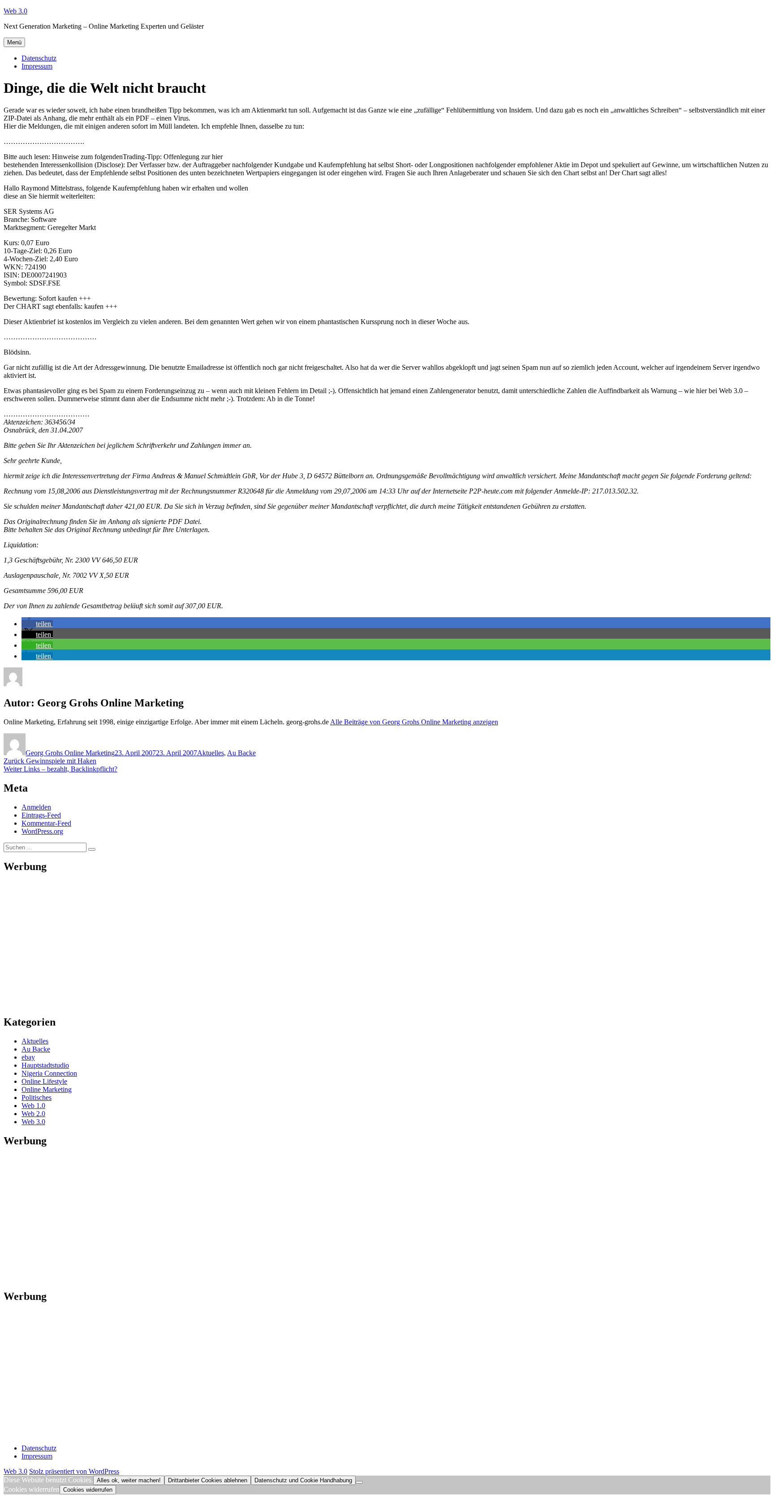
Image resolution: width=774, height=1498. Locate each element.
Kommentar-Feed (46, 823)
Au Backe (241, 753)
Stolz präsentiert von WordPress (74, 1471)
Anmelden (36, 807)
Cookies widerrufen (87, 1489)
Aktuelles (210, 753)
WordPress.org (42, 831)
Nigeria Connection (49, 1073)
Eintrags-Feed (41, 815)
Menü (14, 42)
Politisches (37, 1097)
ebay (28, 1057)
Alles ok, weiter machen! (129, 1480)
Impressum (37, 66)
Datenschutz (39, 58)
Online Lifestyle (44, 1081)
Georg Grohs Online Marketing (70, 753)
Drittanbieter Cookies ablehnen (207, 1480)
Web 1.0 (33, 1105)
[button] (37, 624)
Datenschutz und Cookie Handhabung (303, 1480)
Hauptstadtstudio (45, 1065)
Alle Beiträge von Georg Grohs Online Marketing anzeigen (414, 722)
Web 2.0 (33, 1113)
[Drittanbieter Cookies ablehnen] (359, 1482)
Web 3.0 (15, 11)
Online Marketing (47, 1089)
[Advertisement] (272, 944)
